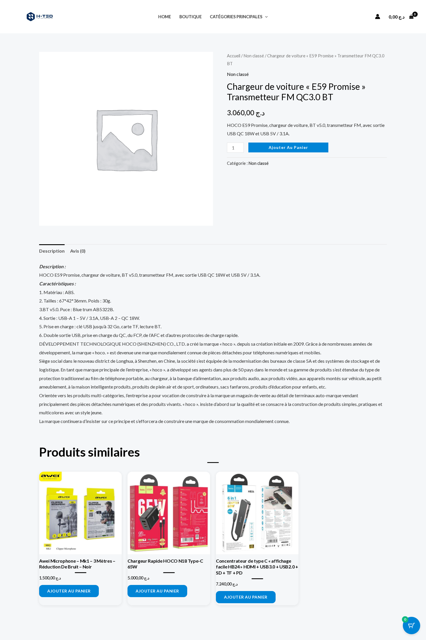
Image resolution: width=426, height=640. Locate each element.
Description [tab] (52, 251)
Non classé (253, 55)
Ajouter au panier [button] (69, 590)
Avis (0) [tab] (77, 251)
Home (164, 16)
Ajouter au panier (288, 147)
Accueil (233, 55)
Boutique (190, 16)
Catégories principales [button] (236, 16)
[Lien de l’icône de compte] (377, 16)
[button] (265, 16)
